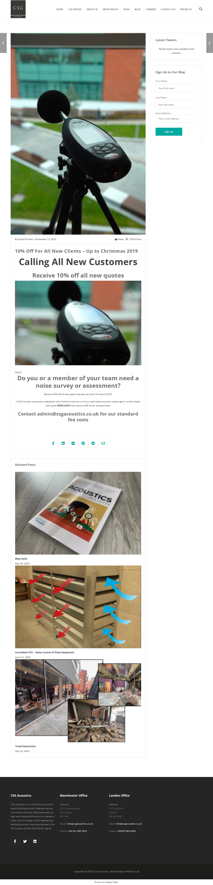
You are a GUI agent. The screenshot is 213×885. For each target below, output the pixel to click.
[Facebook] (15, 841)
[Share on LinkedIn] (63, 443)
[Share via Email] (103, 443)
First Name (161, 81)
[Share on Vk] (73, 443)
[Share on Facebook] (53, 443)
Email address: (163, 113)
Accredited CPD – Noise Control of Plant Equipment (44, 652)
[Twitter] (25, 841)
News (120, 239)
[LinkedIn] (35, 841)
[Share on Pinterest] (83, 443)
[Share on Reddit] (93, 443)
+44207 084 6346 (126, 831)
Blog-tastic (21, 558)
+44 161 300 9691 (77, 831)
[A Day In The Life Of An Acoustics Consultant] (209, 43)
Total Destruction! (25, 746)
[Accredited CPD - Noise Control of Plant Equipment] (3, 43)
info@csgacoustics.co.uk (80, 823)
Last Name (161, 97)
